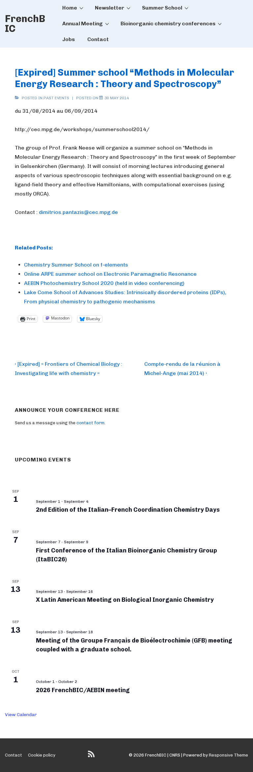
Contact (98, 39)
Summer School (162, 8)
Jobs (68, 39)
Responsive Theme (228, 755)
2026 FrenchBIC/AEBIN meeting (83, 690)
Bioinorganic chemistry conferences (168, 23)
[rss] (92, 756)
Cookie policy (41, 755)
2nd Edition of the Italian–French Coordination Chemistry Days (128, 509)
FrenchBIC (25, 24)
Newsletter (109, 8)
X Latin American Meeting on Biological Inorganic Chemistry (125, 599)
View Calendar (21, 714)
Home (69, 8)
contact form (90, 422)
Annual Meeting (82, 23)
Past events (56, 98)
